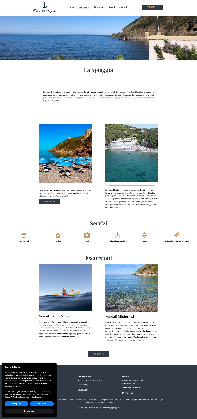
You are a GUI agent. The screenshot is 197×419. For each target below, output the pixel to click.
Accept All (16, 403)
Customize (29, 411)
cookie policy (13, 383)
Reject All (42, 403)
